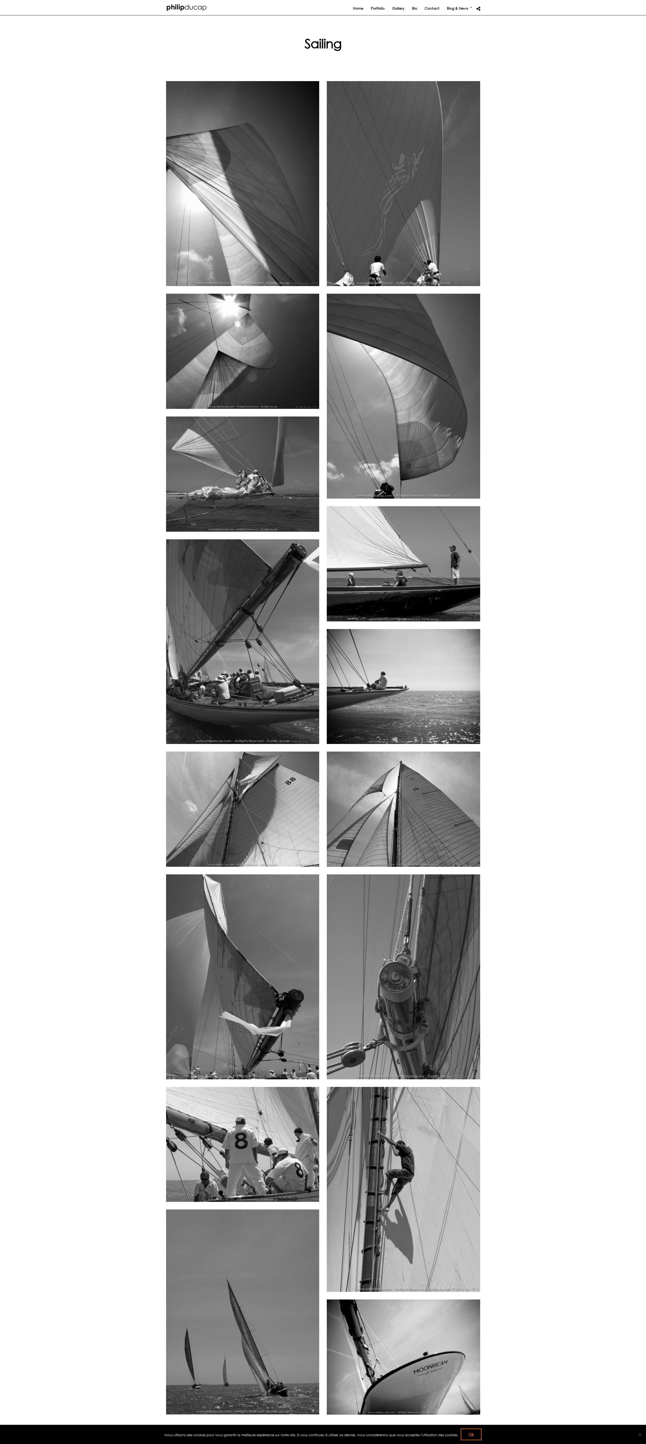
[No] (639, 1434)
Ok (471, 1434)
